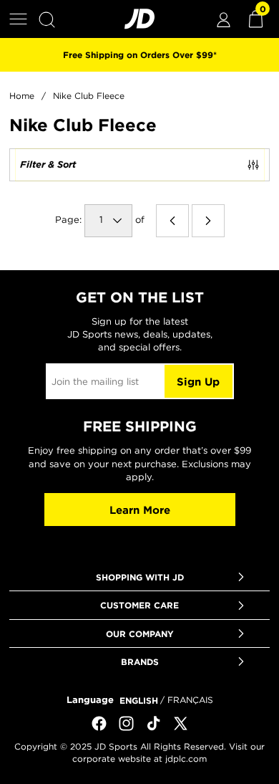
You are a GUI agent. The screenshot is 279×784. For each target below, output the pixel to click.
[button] (18, 19)
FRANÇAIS (190, 699)
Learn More (139, 510)
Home (21, 95)
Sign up (198, 381)
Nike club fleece (88, 95)
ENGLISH (138, 700)
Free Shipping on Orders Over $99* (140, 54)
